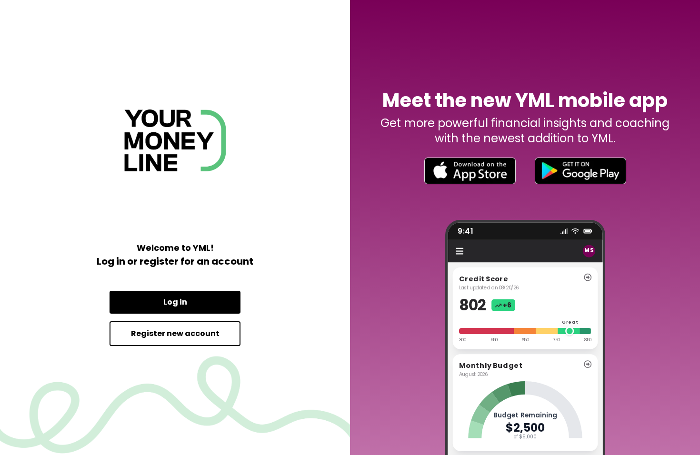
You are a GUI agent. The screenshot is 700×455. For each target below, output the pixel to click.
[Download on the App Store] (470, 171)
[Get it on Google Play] (580, 171)
